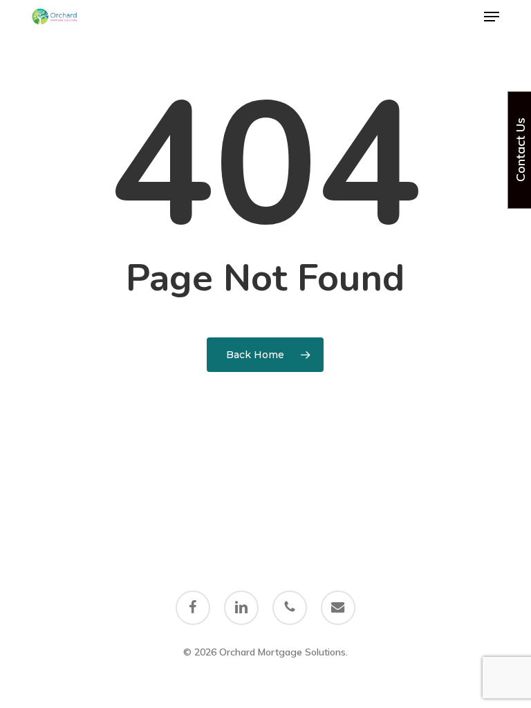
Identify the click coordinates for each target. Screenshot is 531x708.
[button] (491, 17)
